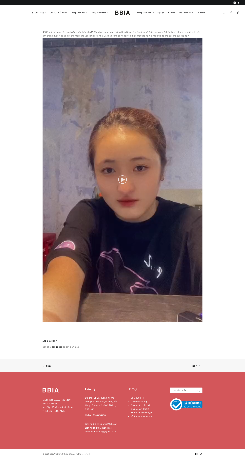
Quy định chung (139, 401)
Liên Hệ (90, 389)
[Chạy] (44, 319)
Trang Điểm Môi (78, 13)
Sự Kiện (161, 13)
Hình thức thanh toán (141, 416)
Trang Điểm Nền (144, 13)
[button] (235, 2)
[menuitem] (235, 2)
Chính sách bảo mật (141, 405)
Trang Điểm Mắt (98, 13)
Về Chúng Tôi (137, 397)
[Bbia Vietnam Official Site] (122, 12)
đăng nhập (57, 346)
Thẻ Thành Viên (186, 13)
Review (171, 13)
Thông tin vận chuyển (142, 412)
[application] (122, 180)
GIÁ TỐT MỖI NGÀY (58, 13)
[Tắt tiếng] (197, 319)
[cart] (238, 12)
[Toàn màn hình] (200, 319)
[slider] (120, 319)
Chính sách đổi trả (140, 409)
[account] (232, 12)
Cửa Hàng (39, 13)
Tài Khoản (201, 13)
